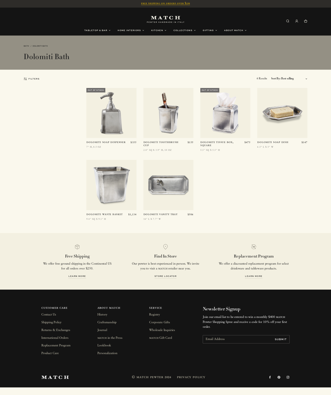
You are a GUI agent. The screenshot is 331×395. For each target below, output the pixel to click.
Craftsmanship (107, 322)
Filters (33, 78)
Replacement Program (56, 345)
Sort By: (275, 78)
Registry (154, 314)
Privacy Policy (191, 377)
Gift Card (160, 338)
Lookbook (104, 345)
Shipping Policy (51, 322)
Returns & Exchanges (55, 330)
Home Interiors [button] (129, 30)
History (102, 314)
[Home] (165, 19)
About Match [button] (233, 30)
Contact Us (48, 314)
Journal (102, 330)
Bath (26, 46)
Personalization (107, 353)
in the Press (109, 338)
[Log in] (296, 21)
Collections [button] (182, 30)
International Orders (54, 338)
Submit (281, 339)
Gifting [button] (208, 30)
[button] (287, 21)
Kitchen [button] (157, 30)
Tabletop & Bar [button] (95, 30)
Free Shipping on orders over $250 (165, 3)
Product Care (50, 353)
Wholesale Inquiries (162, 330)
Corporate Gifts (159, 322)
